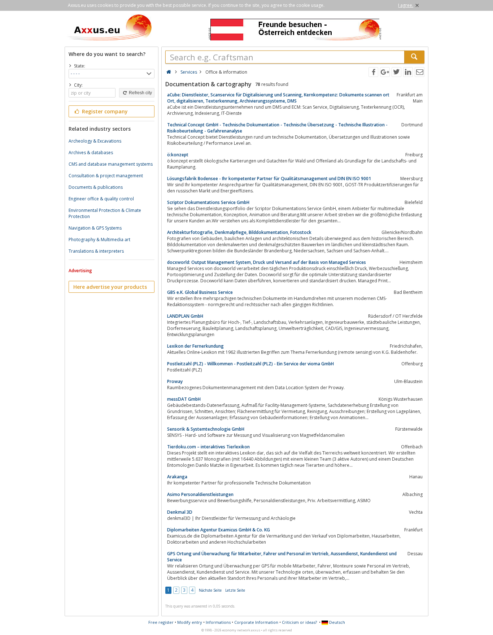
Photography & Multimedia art (99, 239)
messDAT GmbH (184, 399)
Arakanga (177, 477)
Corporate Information (256, 622)
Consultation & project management (106, 176)
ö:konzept (177, 155)
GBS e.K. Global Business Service (200, 292)
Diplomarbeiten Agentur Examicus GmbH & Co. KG (218, 530)
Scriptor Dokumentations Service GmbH (208, 202)
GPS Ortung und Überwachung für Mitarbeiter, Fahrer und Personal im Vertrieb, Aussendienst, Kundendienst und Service (282, 557)
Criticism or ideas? (299, 622)
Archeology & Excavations (95, 141)
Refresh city (140, 92)
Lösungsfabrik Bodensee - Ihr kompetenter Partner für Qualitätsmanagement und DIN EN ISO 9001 (269, 178)
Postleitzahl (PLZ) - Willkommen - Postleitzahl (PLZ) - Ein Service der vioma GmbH (250, 364)
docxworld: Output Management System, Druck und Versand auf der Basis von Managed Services (266, 262)
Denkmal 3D (179, 512)
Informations (218, 622)
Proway (175, 381)
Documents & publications (96, 187)
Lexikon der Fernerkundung (195, 346)
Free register (161, 622)
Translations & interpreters (96, 251)
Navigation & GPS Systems (95, 228)
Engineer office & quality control (101, 199)
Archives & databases (91, 152)
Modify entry (189, 622)
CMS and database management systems (111, 164)
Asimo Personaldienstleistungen (200, 494)
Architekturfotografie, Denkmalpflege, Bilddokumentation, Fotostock (239, 232)
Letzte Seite (235, 590)
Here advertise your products (110, 286)
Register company (104, 111)
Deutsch (336, 622)
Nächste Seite (210, 590)
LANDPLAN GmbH (185, 316)
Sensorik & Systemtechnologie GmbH (205, 429)
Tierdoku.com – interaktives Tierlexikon (208, 447)
